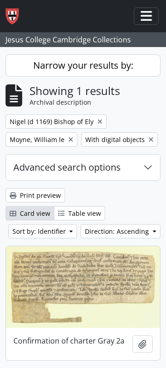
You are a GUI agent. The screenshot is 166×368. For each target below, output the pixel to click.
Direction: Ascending (118, 231)
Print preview (39, 195)
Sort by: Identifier (40, 231)
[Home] (16, 16)
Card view (34, 213)
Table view (83, 213)
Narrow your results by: (83, 65)
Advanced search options (67, 167)
